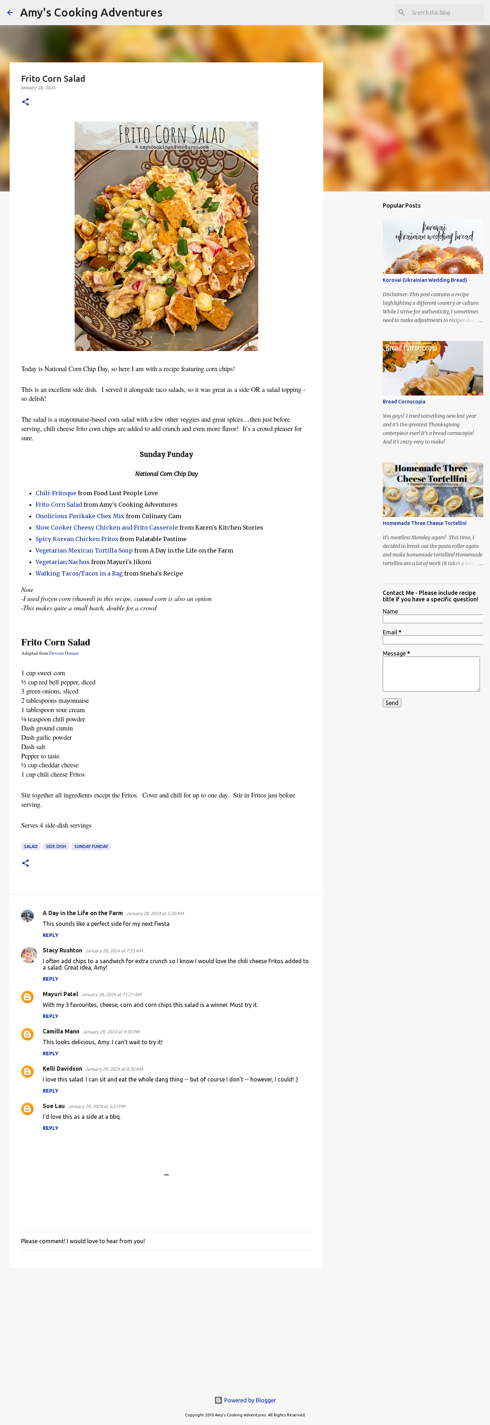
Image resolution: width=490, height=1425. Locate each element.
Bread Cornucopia (404, 401)
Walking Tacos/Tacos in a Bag (79, 573)
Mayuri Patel (60, 994)
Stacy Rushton (62, 950)
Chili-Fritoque (56, 493)
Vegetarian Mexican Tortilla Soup (84, 550)
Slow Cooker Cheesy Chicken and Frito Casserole (107, 527)
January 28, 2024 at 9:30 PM (111, 1031)
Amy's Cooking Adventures (91, 12)
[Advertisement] (166, 1328)
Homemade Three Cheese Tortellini (425, 523)
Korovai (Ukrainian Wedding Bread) (425, 280)
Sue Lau (54, 1106)
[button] (25, 102)
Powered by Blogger (249, 1400)
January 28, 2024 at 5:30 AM (155, 913)
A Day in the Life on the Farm (83, 913)
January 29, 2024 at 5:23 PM (96, 1106)
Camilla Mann (61, 1031)
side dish (56, 846)
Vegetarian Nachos (63, 561)
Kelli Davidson (62, 1068)
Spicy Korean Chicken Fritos (77, 539)
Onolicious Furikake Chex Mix (80, 516)
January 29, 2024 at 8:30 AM (114, 1068)
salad (31, 846)
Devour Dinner (64, 653)
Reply (50, 935)
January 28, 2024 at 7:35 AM (114, 950)
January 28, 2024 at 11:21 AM (111, 994)
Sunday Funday (91, 846)
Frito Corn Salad (59, 504)
